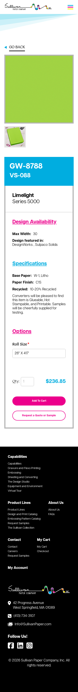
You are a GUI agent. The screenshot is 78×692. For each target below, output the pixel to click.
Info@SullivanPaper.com (33, 624)
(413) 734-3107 (24, 616)
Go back (17, 47)
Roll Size (20, 345)
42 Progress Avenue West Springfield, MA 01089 (34, 605)
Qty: (16, 381)
